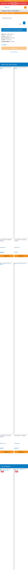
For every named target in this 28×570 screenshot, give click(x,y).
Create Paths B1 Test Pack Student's (5, 436)
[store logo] (13, 7)
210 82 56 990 (16, 3)
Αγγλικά (12, 13)
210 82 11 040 (23, 3)
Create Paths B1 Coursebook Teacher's (20, 240)
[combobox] (14, 11)
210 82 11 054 (4, 3)
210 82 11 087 (10, 3)
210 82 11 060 (14, 4)
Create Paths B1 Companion (20, 435)
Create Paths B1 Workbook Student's (5, 240)
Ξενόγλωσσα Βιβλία (5, 13)
